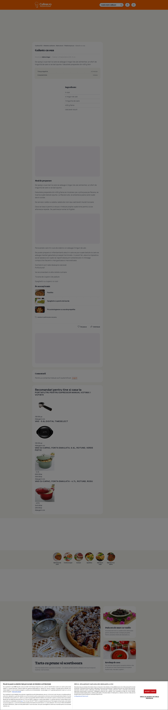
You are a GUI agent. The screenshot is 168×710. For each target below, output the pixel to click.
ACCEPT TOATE (150, 691)
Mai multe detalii (16, 691)
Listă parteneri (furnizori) (81, 696)
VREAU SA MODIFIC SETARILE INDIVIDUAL (149, 697)
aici (22, 701)
